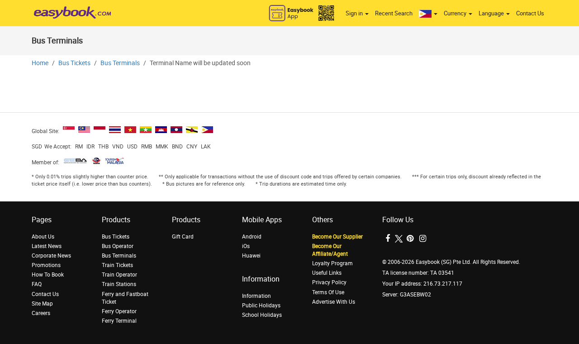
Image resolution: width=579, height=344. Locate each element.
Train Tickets (117, 265)
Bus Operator (117, 246)
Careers (41, 313)
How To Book (48, 275)
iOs (246, 246)
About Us (43, 237)
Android (251, 237)
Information (256, 296)
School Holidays (262, 315)
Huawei (251, 256)
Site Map (42, 304)
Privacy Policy (329, 282)
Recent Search (394, 13)
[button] (428, 14)
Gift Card (183, 237)
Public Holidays (261, 305)
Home (40, 63)
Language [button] (492, 13)
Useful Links (327, 273)
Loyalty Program (332, 263)
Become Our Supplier (337, 237)
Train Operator (119, 275)
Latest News (47, 246)
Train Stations (119, 284)
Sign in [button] (355, 13)
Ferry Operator (119, 311)
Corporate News (51, 256)
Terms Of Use (328, 292)
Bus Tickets (74, 63)
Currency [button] (456, 13)
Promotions (46, 265)
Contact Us (530, 13)
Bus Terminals (120, 63)
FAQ (37, 284)
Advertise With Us (333, 302)
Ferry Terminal (119, 321)
